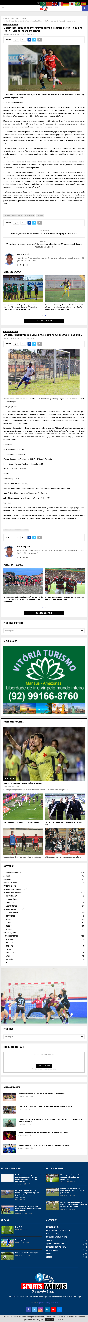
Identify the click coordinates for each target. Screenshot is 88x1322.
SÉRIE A (8, 919)
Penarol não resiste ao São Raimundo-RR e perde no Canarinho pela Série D (73, 1190)
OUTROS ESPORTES (10, 936)
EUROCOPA (10, 903)
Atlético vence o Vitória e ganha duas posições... (63, 857)
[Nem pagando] (7, 1243)
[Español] (83, 4)
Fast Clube (8, 530)
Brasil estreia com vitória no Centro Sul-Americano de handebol (41, 1093)
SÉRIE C (8, 926)
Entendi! (50, 1320)
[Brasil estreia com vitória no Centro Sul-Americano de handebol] (9, 1097)
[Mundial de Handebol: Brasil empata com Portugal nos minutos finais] (9, 1148)
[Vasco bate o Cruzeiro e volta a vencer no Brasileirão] (44, 754)
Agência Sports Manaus (12, 873)
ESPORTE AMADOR (10, 883)
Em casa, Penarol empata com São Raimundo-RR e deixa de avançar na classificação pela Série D (73, 1204)
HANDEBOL (10, 953)
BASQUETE (10, 943)
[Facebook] (28, 1309)
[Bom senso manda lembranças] (7, 1256)
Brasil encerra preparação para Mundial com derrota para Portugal (43, 1132)
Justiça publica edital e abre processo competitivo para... (63, 823)
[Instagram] (40, 1309)
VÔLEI (8, 963)
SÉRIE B (8, 923)
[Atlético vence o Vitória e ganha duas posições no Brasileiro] (65, 841)
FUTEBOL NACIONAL (10, 909)
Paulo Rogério (9, 34)
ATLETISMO (10, 939)
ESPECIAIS (7, 879)
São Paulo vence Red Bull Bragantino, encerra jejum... (22, 822)
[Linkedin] (47, 1309)
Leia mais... (60, 1319)
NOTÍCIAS (7, 933)
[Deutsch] (66, 4)
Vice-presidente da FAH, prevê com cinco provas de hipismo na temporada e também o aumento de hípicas (50, 1120)
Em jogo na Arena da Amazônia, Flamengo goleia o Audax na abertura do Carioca (64, 598)
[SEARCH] (82, 630)
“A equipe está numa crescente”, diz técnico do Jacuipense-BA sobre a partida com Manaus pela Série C (44, 245)
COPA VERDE (10, 916)
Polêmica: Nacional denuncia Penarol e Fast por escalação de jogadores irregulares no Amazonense (27, 1193)
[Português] (78, 4)
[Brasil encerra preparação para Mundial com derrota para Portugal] (9, 1135)
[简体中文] (49, 4)
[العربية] (43, 4)
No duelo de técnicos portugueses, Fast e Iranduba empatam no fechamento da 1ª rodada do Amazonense (28, 1178)
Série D (26, 530)
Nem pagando (20, 1240)
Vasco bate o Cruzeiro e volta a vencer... (23, 783)
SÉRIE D (8, 929)
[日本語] (72, 4)
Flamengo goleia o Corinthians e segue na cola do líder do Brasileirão (72, 1177)
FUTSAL (8, 949)
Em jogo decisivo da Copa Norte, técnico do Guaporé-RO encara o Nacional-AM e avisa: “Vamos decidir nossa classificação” (20, 307)
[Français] (60, 4)
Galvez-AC (17, 530)
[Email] (59, 1309)
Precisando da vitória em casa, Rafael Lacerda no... (22, 857)
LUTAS (8, 956)
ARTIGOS (6, 876)
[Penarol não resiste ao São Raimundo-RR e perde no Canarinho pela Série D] (52, 1192)
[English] (55, 4)
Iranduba (40, 215)
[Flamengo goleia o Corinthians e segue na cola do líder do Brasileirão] (52, 1178)
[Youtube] (53, 1309)
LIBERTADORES (11, 906)
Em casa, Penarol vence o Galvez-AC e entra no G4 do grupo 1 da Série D (44, 233)
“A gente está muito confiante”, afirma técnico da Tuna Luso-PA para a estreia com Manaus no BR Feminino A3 (23, 599)
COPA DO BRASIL (12, 913)
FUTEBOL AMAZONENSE (10, 24)
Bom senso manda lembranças (26, 1252)
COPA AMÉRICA (11, 896)
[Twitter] (34, 1309)
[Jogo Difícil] (7, 1230)
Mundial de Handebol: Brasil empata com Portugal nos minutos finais (43, 1145)
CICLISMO (9, 946)
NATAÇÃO (9, 959)
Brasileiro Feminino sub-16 (13, 215)
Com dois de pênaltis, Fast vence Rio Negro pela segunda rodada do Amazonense (28, 1208)
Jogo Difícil (19, 1227)
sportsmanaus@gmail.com (48, 1303)
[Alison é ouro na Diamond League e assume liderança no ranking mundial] (9, 1110)
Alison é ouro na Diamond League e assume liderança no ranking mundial (45, 1106)
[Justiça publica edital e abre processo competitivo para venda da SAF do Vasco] (65, 806)
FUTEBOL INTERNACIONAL (13, 893)
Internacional (29, 215)
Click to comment (44, 321)
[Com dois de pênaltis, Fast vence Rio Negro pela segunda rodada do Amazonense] (7, 1210)
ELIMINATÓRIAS (11, 899)
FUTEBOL (6, 886)
